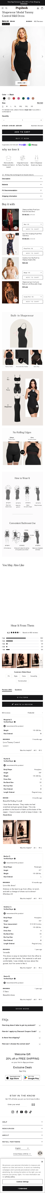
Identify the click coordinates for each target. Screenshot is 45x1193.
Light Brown (33, 98)
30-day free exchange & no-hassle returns (19, 175)
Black (4, 98)
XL (15, 106)
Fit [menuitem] (8, 676)
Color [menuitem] (24, 676)
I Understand (22, 1188)
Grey (9, 98)
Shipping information (9, 196)
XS (32, 106)
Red (13, 98)
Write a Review (28, 705)
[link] (22, 8)
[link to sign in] (38, 8)
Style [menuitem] (16, 676)
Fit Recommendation (9, 190)
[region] (22, 661)
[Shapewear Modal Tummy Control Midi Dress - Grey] (4, 605)
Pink (18, 98)
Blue (28, 98)
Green (23, 98)
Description (6, 179)
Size (22, 103)
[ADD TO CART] (18, 599)
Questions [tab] (18, 690)
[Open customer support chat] (40, 1153)
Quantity (5, 116)
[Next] (42, 56)
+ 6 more (25, 841)
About (5, 1135)
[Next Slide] (41, 661)
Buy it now (22, 138)
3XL (26, 106)
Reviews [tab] (7, 690)
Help (4, 1122)
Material (5, 184)
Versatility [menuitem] (33, 676)
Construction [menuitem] (22, 681)
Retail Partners (11, 1142)
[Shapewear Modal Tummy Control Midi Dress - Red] (7, 605)
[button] (34, 21)
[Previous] (3, 56)
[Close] (42, 1161)
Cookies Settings (22, 1182)
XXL (20, 106)
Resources (8, 1128)
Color (8, 94)
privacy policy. (10, 1177)
